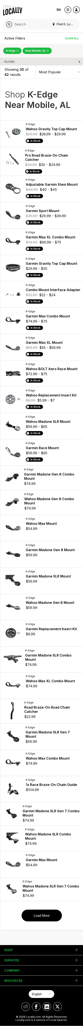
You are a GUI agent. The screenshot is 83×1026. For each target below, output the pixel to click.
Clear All (72, 38)
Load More (42, 915)
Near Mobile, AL (35, 50)
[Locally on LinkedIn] (47, 1006)
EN (59, 9)
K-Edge (11, 50)
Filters (9, 61)
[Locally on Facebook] (36, 1006)
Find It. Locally (66, 24)
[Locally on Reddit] (25, 1006)
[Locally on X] (57, 1006)
